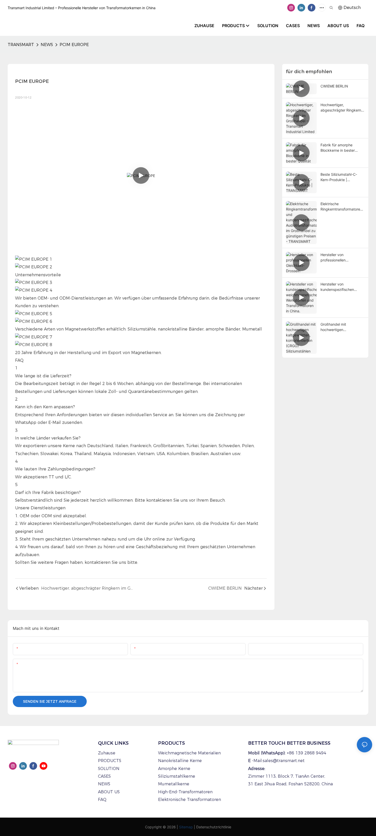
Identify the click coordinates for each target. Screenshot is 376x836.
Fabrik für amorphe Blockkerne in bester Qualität (337, 148)
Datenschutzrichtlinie (213, 827)
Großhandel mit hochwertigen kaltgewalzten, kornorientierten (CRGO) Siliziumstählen (340, 327)
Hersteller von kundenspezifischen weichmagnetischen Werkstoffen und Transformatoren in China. (341, 287)
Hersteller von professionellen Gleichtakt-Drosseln (336, 257)
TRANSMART (21, 44)
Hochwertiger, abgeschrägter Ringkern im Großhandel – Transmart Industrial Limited (340, 108)
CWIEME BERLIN (334, 86)
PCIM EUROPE (74, 44)
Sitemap (186, 827)
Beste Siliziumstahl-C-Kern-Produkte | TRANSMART (338, 177)
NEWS (47, 44)
